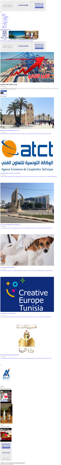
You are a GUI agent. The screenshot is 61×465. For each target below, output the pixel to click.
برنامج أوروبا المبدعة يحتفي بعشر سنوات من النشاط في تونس (8, 313)
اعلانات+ (13, 40)
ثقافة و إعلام (4, 23)
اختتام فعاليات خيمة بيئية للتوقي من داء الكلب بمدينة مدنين (7, 267)
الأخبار (3, 15)
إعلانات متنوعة (17, 40)
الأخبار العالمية (6, 16)
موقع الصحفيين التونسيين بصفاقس (5, 29)
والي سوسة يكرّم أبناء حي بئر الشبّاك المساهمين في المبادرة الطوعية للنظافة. (9, 130)
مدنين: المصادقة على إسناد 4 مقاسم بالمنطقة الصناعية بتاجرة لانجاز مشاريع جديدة (10, 224)
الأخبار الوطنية (6, 17)
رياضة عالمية (6, 21)
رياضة (3, 20)
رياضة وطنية (6, 22)
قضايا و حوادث (4, 18)
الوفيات (9, 40)
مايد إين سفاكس (4, 27)
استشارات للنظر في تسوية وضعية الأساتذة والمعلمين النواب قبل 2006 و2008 (9, 354)
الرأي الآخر (5, 24)
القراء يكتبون (4, 26)
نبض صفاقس (4, 14)
